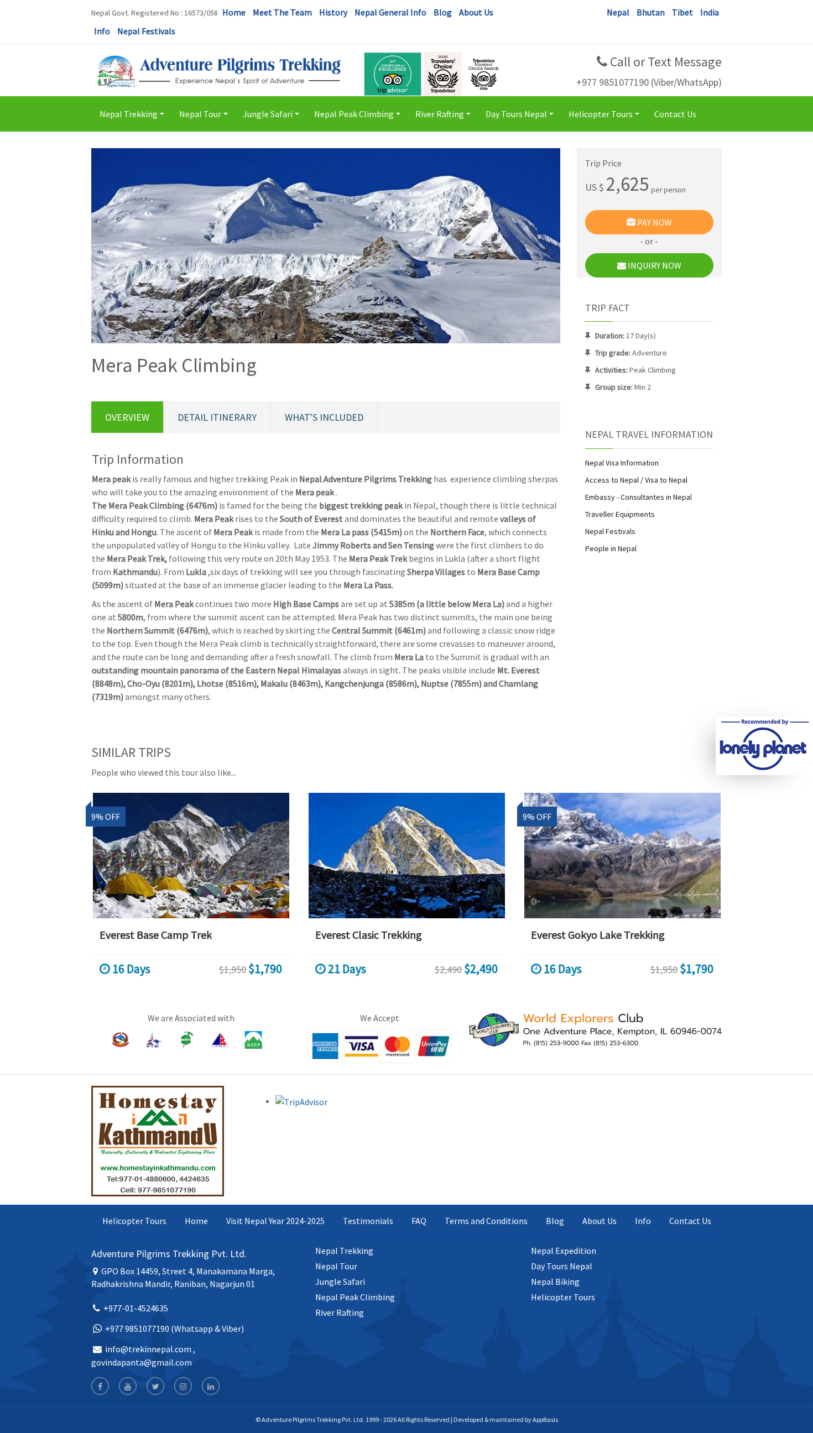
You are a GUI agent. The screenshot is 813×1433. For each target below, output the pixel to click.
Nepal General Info (390, 12)
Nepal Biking (555, 1281)
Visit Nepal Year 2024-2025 (275, 1220)
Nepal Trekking (134, 118)
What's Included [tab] (324, 417)
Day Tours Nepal (521, 118)
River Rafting (444, 118)
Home (234, 12)
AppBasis (545, 1419)
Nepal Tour (205, 118)
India (709, 12)
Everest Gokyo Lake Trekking (598, 935)
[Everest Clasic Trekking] (406, 855)
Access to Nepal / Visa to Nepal (636, 480)
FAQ (418, 1220)
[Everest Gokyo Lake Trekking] (622, 855)
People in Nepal (611, 548)
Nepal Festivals (146, 30)
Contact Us (675, 113)
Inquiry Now (653, 265)
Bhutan (651, 12)
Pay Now (653, 222)
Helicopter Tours (606, 118)
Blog (443, 12)
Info (102, 30)
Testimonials (368, 1220)
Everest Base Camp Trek (156, 935)
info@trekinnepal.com (148, 1348)
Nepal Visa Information (622, 463)
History (333, 12)
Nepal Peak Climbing (359, 118)
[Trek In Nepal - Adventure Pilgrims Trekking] (217, 70)
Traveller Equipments (620, 514)
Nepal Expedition (563, 1250)
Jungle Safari (273, 118)
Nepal (618, 12)
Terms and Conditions (486, 1220)
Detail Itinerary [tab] (217, 417)
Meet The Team (282, 12)
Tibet (682, 12)
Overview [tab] (127, 417)
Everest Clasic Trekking (368, 935)
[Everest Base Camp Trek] (190, 855)
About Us (476, 12)
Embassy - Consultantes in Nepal (638, 497)
